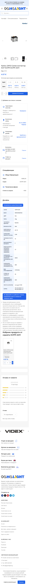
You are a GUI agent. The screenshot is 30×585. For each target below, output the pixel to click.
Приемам (21, 582)
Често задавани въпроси (7, 531)
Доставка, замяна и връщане (8, 529)
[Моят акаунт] (26, 8)
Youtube (3, 550)
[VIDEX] (14, 431)
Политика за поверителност (8, 526)
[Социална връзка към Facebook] (2, 495)
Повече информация (10, 582)
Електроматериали (13, 18)
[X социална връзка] (5, 495)
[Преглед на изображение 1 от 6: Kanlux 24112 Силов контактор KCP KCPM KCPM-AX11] (14, 40)
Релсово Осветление (6, 503)
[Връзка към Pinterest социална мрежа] (8, 495)
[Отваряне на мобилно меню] (1, 8)
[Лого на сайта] (14, 8)
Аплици (3, 508)
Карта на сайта (5, 534)
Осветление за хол (6, 511)
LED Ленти (4, 505)
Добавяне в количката (17, 93)
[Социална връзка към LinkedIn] (10, 495)
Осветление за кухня (6, 516)
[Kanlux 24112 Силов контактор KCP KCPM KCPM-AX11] (8, 344)
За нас (3, 524)
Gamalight (3, 18)
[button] (2, 40)
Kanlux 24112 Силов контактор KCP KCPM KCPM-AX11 (8, 351)
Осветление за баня (6, 513)
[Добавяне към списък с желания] (11, 340)
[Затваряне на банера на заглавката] (27, 3)
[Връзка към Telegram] (13, 495)
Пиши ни (3, 542)
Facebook (3, 544)
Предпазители (23, 18)
